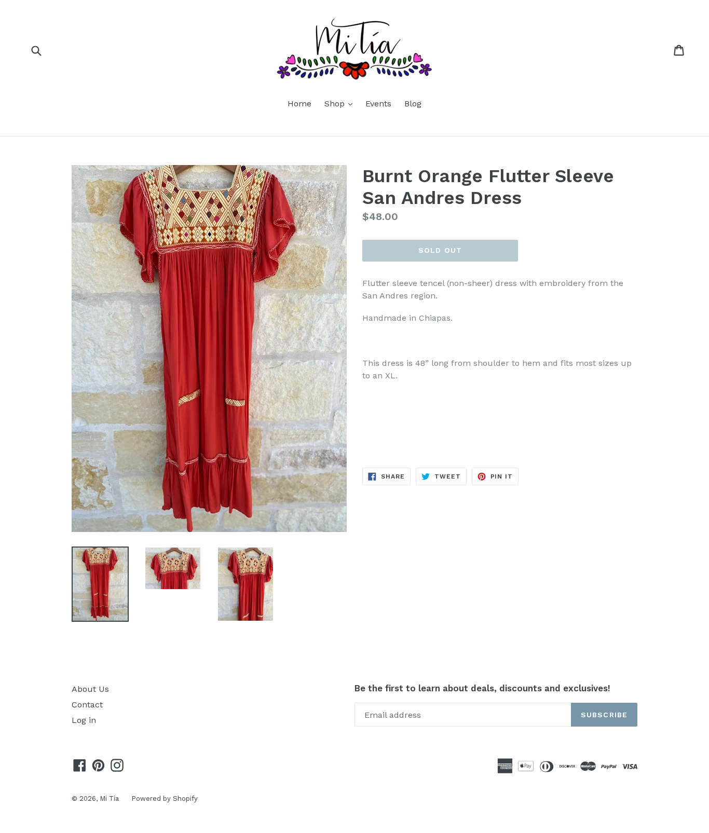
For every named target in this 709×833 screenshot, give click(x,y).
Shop (341, 103)
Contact (87, 704)
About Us (90, 689)
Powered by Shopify (164, 798)
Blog (412, 103)
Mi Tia (110, 798)
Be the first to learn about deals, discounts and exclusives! (482, 688)
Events (378, 103)
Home (299, 103)
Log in (84, 720)
